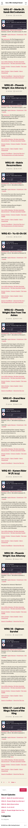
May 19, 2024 (19, 168)
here (12, 757)
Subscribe (19, 28)
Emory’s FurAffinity (6, 76)
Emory (10, 15)
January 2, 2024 (18, 716)
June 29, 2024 (18, 15)
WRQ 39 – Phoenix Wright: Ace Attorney (14, 554)
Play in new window (16, 30)
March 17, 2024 (18, 318)
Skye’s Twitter (5, 71)
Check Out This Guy (18, 76)
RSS (26, 34)
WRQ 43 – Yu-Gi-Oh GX (14, 233)
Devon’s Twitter (5, 66)
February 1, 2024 (18, 559)
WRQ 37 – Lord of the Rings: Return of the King (14, 711)
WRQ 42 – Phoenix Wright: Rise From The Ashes (14, 312)
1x (9, 26)
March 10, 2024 (18, 476)
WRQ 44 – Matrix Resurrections (14, 164)
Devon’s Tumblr (15, 66)
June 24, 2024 (18, 91)
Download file (5, 30)
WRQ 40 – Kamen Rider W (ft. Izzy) (14, 472)
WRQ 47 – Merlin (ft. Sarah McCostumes (14, 11)
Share (24, 28)
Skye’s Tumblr (14, 71)
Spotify (4, 36)
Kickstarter (7, 39)
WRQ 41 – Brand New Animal (14, 399)
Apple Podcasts (11, 34)
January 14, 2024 (19, 635)
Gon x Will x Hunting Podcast (14, 2)
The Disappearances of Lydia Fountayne (13, 78)
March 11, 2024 (18, 404)
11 (9, 782)
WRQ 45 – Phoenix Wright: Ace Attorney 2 (14, 86)
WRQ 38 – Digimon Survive (14, 630)
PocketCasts (20, 34)
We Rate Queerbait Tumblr (18, 63)
